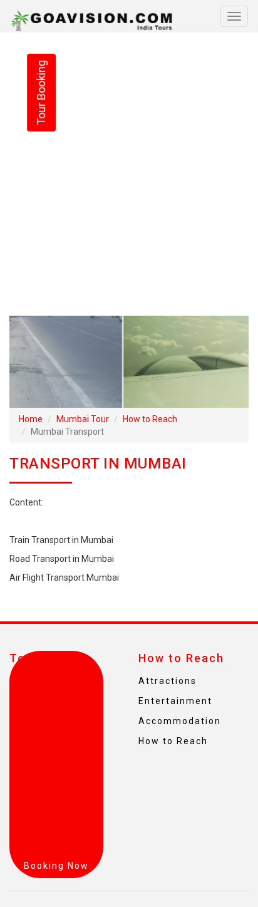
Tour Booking (41, 92)
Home (31, 419)
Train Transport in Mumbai (61, 540)
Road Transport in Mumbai (61, 559)
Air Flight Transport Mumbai (64, 578)
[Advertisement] (129, 174)
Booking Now (56, 866)
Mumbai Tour (82, 419)
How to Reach (150, 419)
